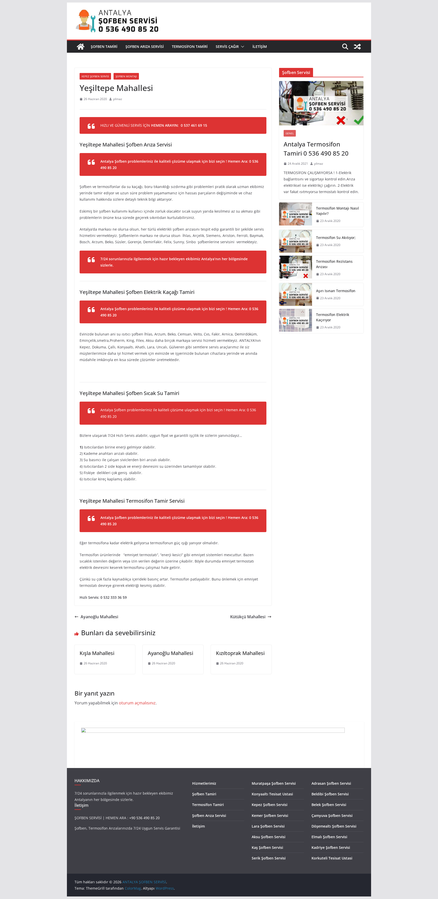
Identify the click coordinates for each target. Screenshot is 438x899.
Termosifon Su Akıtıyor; (336, 237)
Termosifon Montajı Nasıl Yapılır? (337, 211)
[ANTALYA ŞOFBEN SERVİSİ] (81, 47)
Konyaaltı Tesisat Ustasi (272, 794)
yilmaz (117, 99)
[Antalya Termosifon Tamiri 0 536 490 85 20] (321, 103)
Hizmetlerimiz (204, 783)
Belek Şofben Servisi (329, 804)
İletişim (259, 46)
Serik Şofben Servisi (269, 858)
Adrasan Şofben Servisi (331, 783)
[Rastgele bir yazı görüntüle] (357, 47)
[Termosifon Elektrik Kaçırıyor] (295, 321)
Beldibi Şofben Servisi (330, 794)
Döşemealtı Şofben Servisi (334, 826)
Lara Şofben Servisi (268, 826)
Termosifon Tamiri (190, 46)
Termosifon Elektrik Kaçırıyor (332, 317)
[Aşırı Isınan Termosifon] (295, 294)
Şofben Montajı (126, 76)
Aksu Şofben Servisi (268, 836)
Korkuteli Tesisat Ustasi (332, 858)
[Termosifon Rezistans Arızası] (295, 268)
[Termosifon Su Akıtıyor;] (295, 241)
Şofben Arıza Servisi (144, 46)
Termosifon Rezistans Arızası (334, 264)
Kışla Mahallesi (97, 653)
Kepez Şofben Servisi (95, 76)
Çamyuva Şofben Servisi (332, 815)
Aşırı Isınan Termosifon (335, 290)
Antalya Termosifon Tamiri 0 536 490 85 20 (316, 148)
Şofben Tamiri (104, 46)
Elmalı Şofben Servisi (329, 836)
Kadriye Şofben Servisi (331, 847)
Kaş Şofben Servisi (267, 847)
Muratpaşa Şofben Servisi (274, 783)
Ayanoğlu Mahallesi (99, 617)
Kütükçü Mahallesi (247, 617)
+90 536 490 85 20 (144, 817)
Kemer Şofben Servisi (270, 815)
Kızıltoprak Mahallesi (240, 653)
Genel (290, 133)
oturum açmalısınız (137, 703)
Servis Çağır (227, 46)
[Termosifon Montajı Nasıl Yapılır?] (295, 214)
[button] (241, 46)
